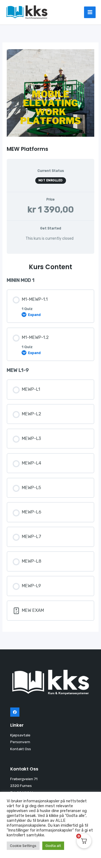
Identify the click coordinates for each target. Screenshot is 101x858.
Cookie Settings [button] (23, 846)
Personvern (20, 742)
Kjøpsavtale (20, 735)
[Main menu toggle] (90, 12)
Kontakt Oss (20, 749)
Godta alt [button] (53, 846)
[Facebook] (14, 712)
